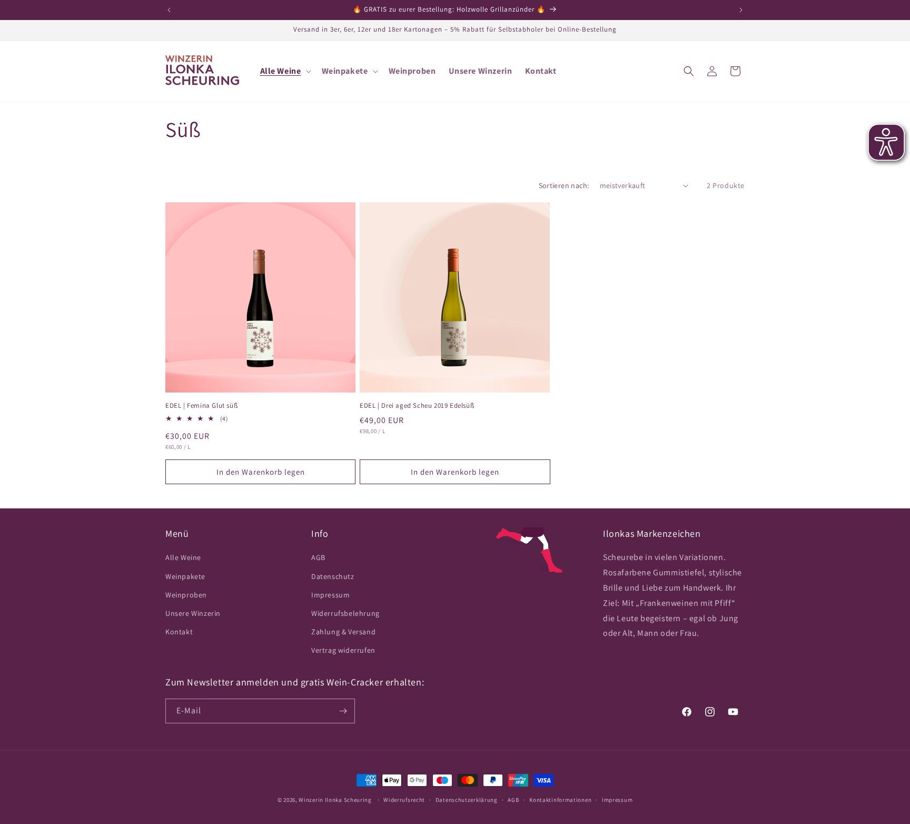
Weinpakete (185, 576)
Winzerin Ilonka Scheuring (335, 799)
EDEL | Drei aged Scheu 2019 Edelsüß (417, 405)
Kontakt (179, 631)
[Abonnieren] (342, 711)
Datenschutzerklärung (467, 799)
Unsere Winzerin (193, 613)
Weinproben (186, 595)
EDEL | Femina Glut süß (201, 405)
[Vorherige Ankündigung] (169, 10)
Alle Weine (183, 557)
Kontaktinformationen (560, 799)
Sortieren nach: (564, 185)
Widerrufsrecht (404, 799)
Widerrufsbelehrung (345, 613)
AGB (318, 557)
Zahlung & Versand (343, 631)
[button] (284, 71)
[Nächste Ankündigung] (741, 10)
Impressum (330, 595)
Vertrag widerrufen (343, 650)
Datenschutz (332, 576)
